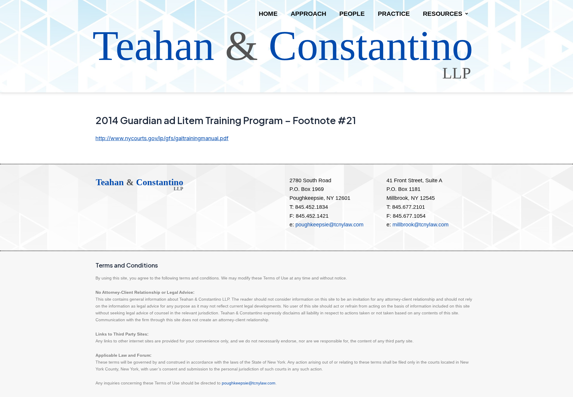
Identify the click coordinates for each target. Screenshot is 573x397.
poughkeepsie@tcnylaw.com (329, 225)
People (352, 13)
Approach (308, 13)
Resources (442, 13)
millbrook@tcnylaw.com (420, 225)
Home (268, 13)
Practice (394, 13)
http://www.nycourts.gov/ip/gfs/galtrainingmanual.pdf (162, 138)
